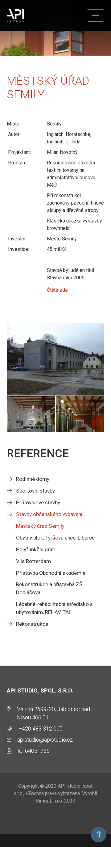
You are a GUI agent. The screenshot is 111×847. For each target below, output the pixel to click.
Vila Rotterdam (33, 561)
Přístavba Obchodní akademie (50, 573)
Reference (38, 453)
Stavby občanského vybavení (49, 514)
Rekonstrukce (32, 624)
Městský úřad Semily (40, 526)
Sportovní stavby (35, 491)
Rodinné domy (32, 479)
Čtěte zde (57, 290)
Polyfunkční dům (36, 549)
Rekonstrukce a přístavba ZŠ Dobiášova (49, 588)
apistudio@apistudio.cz (45, 739)
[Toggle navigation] (95, 15)
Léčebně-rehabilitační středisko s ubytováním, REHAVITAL (54, 608)
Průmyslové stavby (38, 502)
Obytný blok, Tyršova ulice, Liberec (55, 538)
